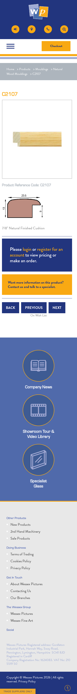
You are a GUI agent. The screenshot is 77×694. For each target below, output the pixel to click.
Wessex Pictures (21, 613)
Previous (34, 307)
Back (10, 307)
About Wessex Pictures (26, 584)
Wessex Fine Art (21, 620)
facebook (28, 638)
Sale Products (20, 538)
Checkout (56, 46)
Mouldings (41, 69)
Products (24, 69)
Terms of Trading (22, 554)
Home (10, 69)
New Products (20, 524)
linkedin (19, 638)
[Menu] (11, 46)
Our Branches (20, 597)
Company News (38, 387)
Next (57, 307)
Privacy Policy (20, 568)
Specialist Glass (38, 483)
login (27, 249)
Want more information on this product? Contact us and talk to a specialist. (36, 284)
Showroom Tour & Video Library (38, 433)
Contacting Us (20, 590)
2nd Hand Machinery (25, 531)
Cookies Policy (20, 561)
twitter (10, 638)
